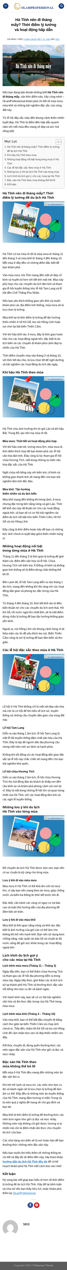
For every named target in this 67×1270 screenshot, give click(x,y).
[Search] (61, 6)
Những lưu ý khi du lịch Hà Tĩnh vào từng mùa (33, 171)
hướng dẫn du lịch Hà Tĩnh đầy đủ (25, 1161)
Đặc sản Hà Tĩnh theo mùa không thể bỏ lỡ (31, 180)
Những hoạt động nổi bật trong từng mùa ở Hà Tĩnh (33, 161)
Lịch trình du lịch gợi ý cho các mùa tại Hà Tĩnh (33, 176)
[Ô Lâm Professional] (33, 6)
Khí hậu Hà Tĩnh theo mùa (21, 155)
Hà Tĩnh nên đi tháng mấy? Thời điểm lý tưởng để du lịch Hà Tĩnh (33, 148)
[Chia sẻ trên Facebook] (30, 1205)
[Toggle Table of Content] (57, 142)
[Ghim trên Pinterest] (37, 1205)
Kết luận (11, 184)
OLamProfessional (24, 1193)
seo (57, 39)
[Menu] (5, 6)
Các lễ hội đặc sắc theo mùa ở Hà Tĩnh (29, 167)
